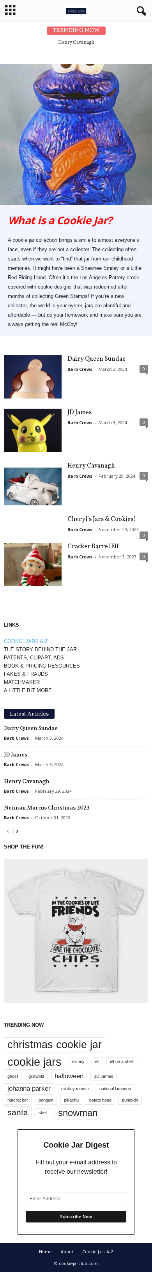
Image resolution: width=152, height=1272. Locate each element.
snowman (77, 1112)
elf (97, 1061)
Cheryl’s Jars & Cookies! (101, 519)
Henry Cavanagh (76, 42)
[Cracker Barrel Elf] (33, 564)
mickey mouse (75, 1088)
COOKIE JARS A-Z (26, 641)
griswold (36, 1076)
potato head (100, 1100)
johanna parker (29, 1088)
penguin (46, 1100)
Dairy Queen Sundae (96, 359)
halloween (69, 1076)
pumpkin (130, 1100)
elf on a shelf (122, 1061)
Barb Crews (79, 369)
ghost (12, 1076)
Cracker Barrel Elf (93, 546)
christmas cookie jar (54, 1045)
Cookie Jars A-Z (97, 1251)
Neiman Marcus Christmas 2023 (47, 807)
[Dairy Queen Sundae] (33, 377)
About (67, 1251)
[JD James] (33, 430)
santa (17, 1112)
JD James (79, 412)
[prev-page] (8, 831)
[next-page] (17, 831)
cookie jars (34, 1061)
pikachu (71, 1100)
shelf (43, 1112)
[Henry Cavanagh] (33, 483)
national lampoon (115, 1088)
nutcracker (17, 1100)
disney (78, 1061)
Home (45, 1251)
